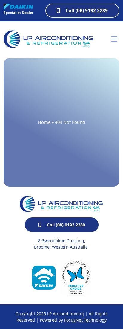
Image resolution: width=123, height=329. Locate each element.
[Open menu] (114, 39)
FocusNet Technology (85, 320)
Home (44, 122)
